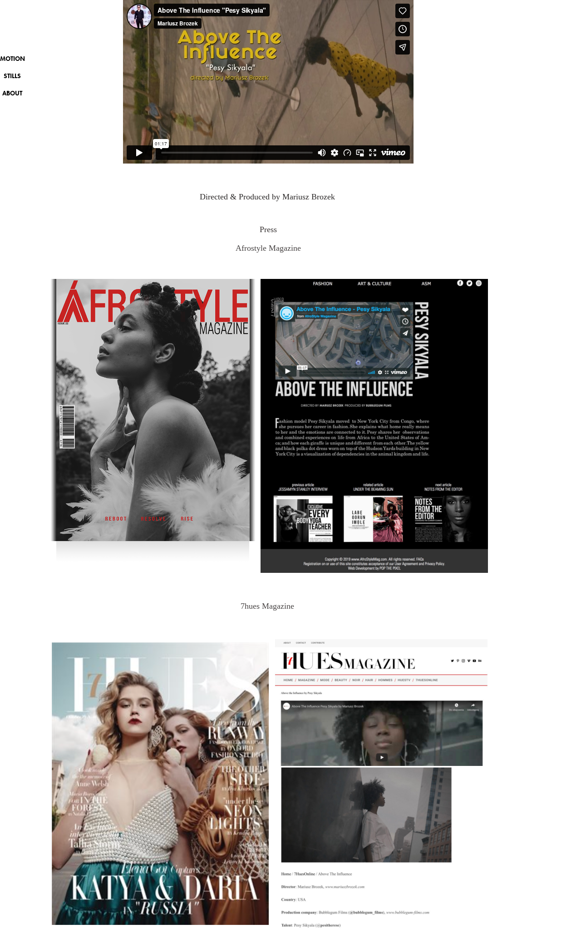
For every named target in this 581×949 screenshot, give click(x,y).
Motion (12, 59)
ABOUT (12, 93)
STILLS (12, 76)
